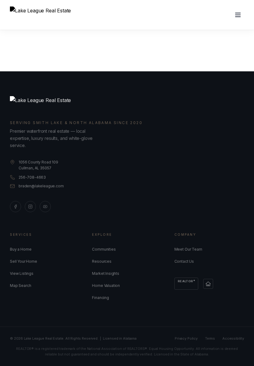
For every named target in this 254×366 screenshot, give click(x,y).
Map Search (20, 285)
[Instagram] (30, 206)
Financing (100, 297)
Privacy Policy (186, 338)
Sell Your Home (23, 261)
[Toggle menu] (238, 15)
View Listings (21, 273)
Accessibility (233, 338)
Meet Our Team (188, 249)
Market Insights (105, 273)
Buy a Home (20, 249)
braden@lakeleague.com (41, 186)
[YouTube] (45, 206)
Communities (104, 249)
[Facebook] (15, 206)
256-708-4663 (32, 177)
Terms (210, 338)
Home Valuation (106, 285)
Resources (102, 261)
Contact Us (184, 261)
